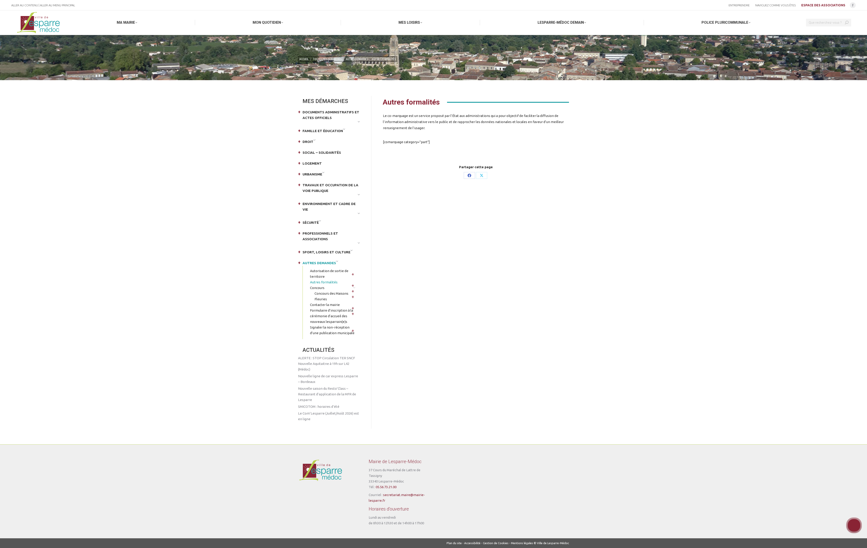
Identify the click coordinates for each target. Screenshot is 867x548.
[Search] (846, 22)
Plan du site (454, 543)
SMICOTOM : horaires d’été (318, 406)
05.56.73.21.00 (386, 487)
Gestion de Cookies (495, 543)
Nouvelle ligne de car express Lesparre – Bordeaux (328, 379)
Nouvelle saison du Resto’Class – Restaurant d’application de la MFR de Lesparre (327, 394)
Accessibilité (472, 543)
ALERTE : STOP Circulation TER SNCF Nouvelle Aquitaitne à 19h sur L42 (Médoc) (326, 363)
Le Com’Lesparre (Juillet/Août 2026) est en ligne (328, 416)
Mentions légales (522, 543)
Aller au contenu (24, 5)
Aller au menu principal (57, 5)
